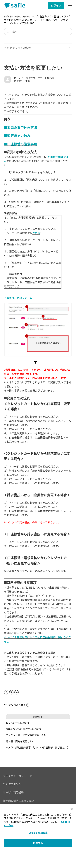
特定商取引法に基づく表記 (18, 801)
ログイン (56, 5)
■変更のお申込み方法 (20, 127)
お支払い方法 (27, 23)
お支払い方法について (18, 722)
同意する (38, 843)
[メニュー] (70, 5)
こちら (36, 233)
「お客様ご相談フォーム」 (19, 298)
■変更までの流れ (17, 135)
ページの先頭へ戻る (14, 704)
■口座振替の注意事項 (20, 143)
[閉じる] (72, 809)
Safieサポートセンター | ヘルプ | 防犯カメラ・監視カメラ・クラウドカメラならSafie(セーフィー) (37, 18)
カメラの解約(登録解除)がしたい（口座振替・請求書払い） (38, 747)
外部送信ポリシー (13, 784)
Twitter (11, 692)
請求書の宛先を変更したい (20, 741)
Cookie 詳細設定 (38, 832)
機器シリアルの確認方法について (24, 729)
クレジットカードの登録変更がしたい (26, 735)
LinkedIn (16, 692)
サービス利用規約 (13, 792)
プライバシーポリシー (16, 776)
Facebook (6, 692)
